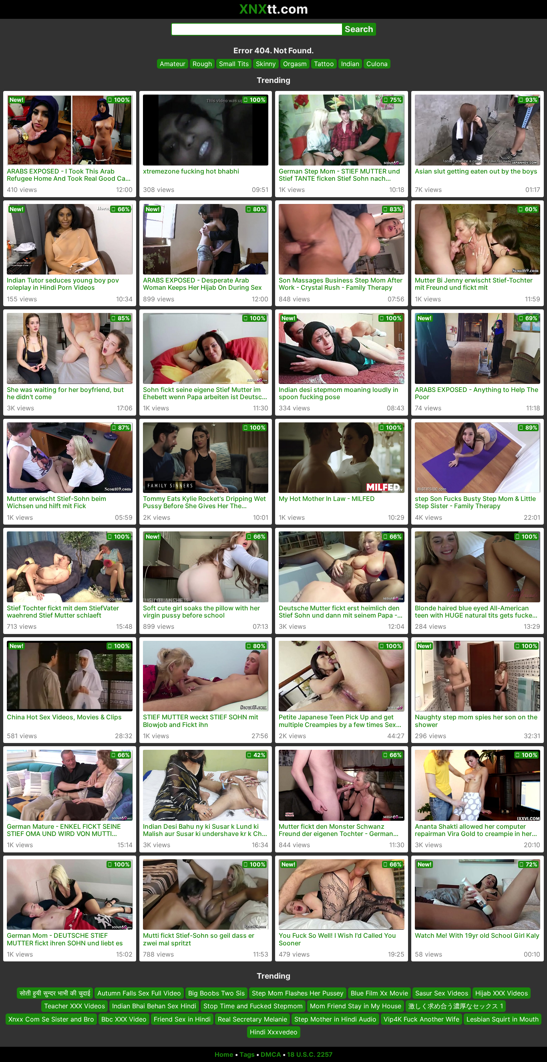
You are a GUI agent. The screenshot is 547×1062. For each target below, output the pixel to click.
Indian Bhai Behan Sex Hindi (154, 1006)
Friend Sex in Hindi (182, 1019)
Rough (202, 64)
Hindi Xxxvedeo (274, 1032)
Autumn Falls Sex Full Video (139, 993)
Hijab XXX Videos (501, 993)
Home (224, 1054)
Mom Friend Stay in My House (355, 1006)
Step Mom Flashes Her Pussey (298, 993)
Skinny (266, 64)
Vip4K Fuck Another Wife (421, 1019)
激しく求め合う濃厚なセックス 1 (455, 1006)
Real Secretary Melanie (252, 1019)
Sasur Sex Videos (441, 993)
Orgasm (295, 64)
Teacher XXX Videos (74, 1006)
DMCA (271, 1054)
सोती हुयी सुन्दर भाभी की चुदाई (55, 993)
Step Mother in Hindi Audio (335, 1019)
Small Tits (234, 64)
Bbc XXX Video (124, 1019)
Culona (377, 64)
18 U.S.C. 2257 (310, 1054)
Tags (247, 1054)
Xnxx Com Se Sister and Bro (51, 1019)
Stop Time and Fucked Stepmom (253, 1006)
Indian (350, 64)
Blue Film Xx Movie (379, 993)
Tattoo (324, 64)
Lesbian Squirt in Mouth (503, 1019)
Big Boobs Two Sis (216, 993)
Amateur (172, 64)
